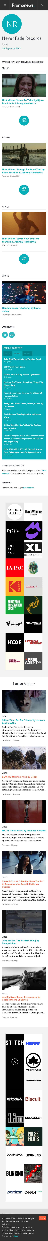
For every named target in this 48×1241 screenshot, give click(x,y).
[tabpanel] (24, 407)
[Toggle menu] (5, 5)
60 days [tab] (27, 353)
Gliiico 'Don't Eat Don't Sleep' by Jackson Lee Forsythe (23, 721)
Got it (42, 1218)
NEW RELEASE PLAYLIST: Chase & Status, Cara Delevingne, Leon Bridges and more (23, 451)
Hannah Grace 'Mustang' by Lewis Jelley (21, 309)
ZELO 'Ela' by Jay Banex (14, 366)
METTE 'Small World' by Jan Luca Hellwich (24, 830)
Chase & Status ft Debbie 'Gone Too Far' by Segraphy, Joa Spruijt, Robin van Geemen (23, 884)
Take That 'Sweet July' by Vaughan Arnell (22, 359)
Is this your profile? (11, 48)
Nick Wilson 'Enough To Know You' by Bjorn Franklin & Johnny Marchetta (23, 171)
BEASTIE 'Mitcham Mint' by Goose (19, 776)
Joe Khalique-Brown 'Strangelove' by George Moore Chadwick (21, 998)
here (16, 1236)
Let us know (28, 487)
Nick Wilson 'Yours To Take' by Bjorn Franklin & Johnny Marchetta (23, 102)
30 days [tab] (17, 353)
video (4, 716)
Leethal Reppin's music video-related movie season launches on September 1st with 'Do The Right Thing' (24, 438)
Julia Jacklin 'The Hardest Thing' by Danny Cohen (20, 942)
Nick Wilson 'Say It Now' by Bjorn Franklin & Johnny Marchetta (21, 240)
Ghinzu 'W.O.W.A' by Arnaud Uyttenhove (22, 374)
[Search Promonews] (42, 5)
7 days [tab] (7, 353)
